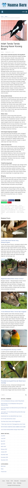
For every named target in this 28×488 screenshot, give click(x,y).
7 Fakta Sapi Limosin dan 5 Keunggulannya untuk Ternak (13, 424)
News (6, 16)
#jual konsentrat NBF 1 (11, 205)
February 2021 (4, 449)
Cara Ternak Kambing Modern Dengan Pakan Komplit (12, 429)
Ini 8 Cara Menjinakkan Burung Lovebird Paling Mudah (12, 400)
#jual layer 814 (19, 208)
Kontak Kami (9, 483)
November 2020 (4, 457)
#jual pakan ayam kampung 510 (9, 209)
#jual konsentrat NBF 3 (18, 207)
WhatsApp (4, 202)
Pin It (10, 202)
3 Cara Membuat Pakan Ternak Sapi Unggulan (13, 311)
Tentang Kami (23, 480)
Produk (7, 480)
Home (2, 16)
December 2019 (4, 459)
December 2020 (4, 454)
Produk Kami (3, 471)
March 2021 (3, 446)
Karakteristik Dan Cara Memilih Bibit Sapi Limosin (11, 416)
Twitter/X (18, 200)
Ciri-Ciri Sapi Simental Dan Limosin (8, 418)
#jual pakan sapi (11, 211)
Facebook (12, 200)
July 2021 (3, 435)
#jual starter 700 (10, 212)
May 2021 (3, 441)
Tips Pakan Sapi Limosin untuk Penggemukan (10, 421)
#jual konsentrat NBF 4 (7, 208)
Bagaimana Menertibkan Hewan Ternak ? (12, 278)
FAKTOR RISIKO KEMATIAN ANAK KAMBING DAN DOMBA (13, 426)
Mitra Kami (3, 466)
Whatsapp (19, 483)
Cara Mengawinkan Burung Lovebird (11, 349)
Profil (12, 480)
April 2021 (3, 443)
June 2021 (3, 438)
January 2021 (4, 451)
